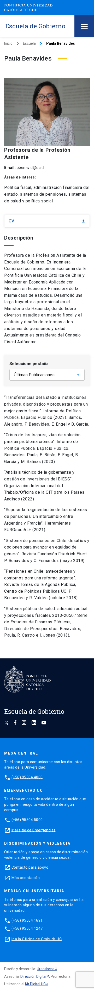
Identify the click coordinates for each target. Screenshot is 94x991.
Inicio (8, 43)
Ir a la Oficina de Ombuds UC (36, 939)
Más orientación (25, 877)
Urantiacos (46, 969)
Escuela (29, 43)
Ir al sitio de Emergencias (33, 830)
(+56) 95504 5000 (27, 819)
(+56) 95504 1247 (27, 928)
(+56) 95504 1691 (27, 920)
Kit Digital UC (35, 984)
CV (47, 221)
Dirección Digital (33, 976)
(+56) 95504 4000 (27, 777)
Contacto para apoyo (30, 867)
